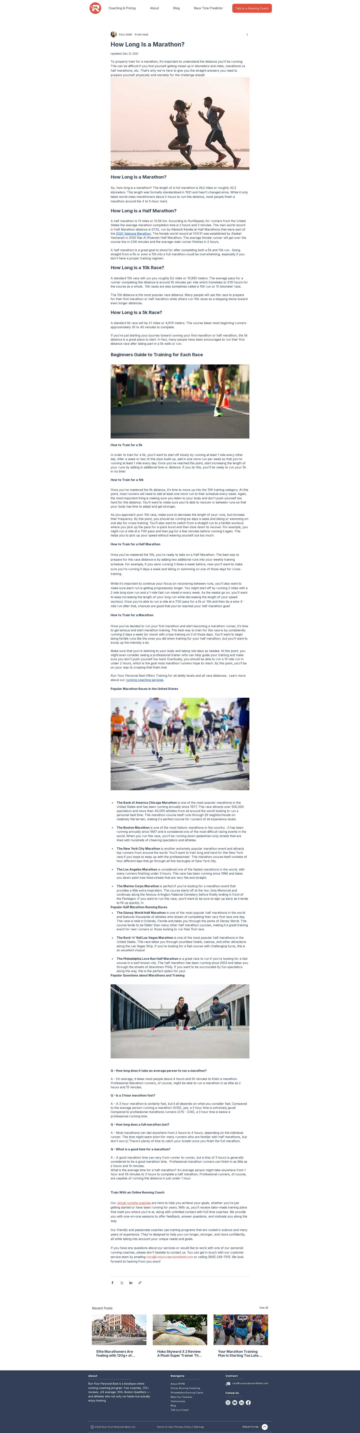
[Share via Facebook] (112, 1282)
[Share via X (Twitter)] (121, 1282)
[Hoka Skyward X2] (180, 1329)
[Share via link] (140, 1282)
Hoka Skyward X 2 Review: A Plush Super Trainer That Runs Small (179, 1353)
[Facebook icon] (248, 1402)
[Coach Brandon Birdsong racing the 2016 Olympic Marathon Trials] (241, 1329)
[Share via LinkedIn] (131, 1282)
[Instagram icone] (228, 1402)
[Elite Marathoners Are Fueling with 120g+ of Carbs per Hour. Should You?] (119, 1329)
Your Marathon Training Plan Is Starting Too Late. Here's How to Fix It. (238, 1353)
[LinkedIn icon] (241, 1402)
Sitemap (199, 1426)
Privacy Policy (183, 1426)
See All (264, 1307)
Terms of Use (165, 1426)
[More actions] (247, 34)
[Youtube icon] (234, 1402)
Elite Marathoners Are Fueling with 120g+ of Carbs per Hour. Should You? (115, 1353)
